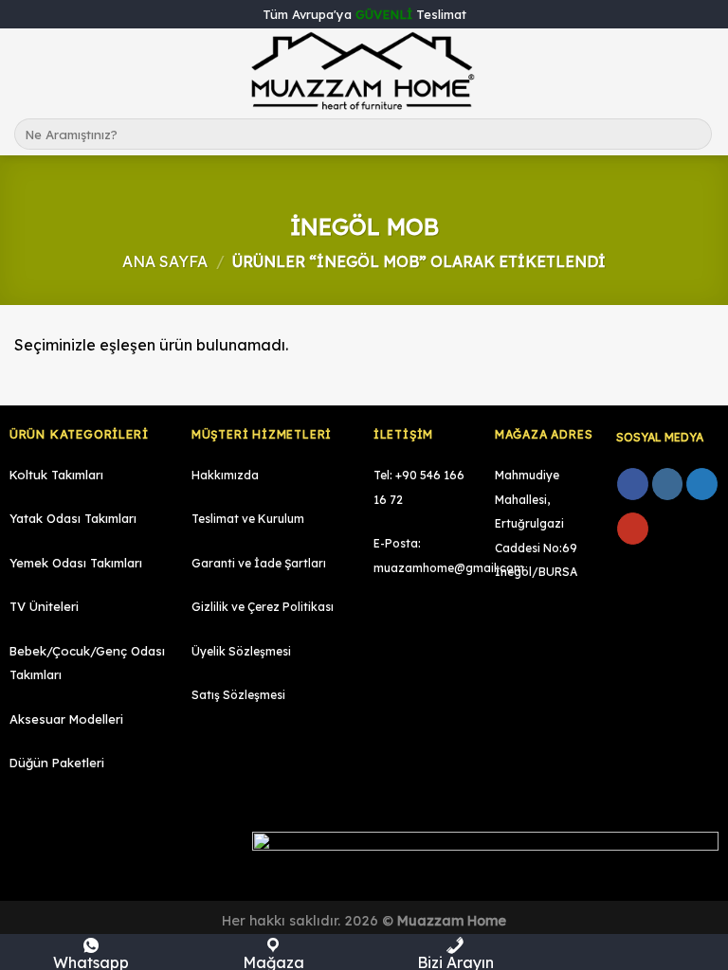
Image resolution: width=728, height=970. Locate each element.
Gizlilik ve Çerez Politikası (262, 607)
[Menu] (25, 70)
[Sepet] (704, 71)
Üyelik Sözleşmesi (241, 651)
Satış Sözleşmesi (238, 695)
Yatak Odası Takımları (72, 518)
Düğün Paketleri (56, 762)
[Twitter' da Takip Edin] (702, 484)
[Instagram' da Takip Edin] (667, 484)
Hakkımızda (225, 475)
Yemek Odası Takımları (75, 562)
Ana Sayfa (165, 261)
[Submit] (694, 134)
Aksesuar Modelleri (66, 719)
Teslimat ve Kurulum (247, 519)
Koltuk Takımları (56, 474)
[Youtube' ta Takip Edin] (632, 528)
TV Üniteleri (44, 606)
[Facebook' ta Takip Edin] (632, 484)
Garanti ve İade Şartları (258, 563)
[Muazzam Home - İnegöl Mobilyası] (364, 71)
